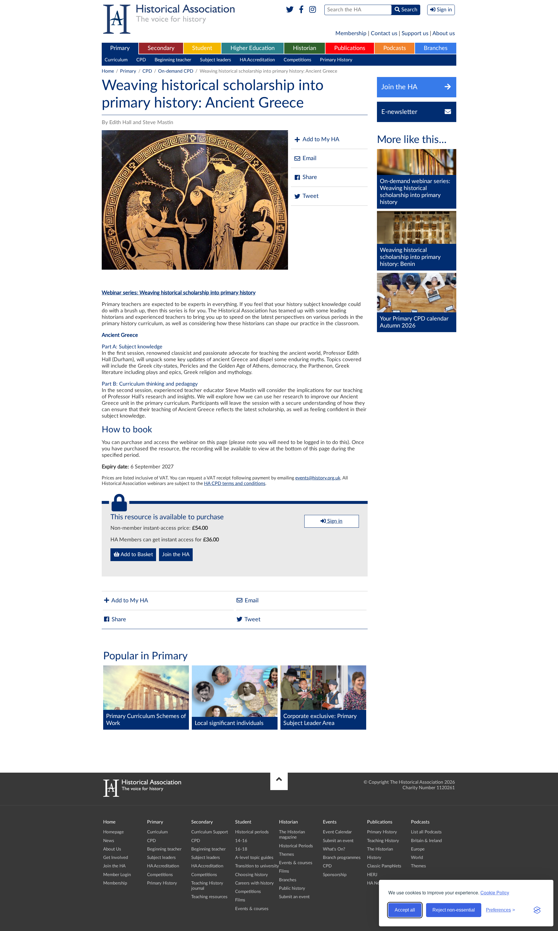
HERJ (372, 875)
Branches (436, 48)
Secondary (161, 48)
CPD (141, 60)
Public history (292, 888)
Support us (415, 33)
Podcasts (394, 48)
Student (202, 48)
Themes (286, 854)
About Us (112, 849)
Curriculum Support (209, 832)
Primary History (336, 60)
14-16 (241, 841)
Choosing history (251, 875)
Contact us (384, 33)
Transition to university (257, 866)
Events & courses (252, 909)
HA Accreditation (257, 60)
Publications (349, 48)
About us (443, 33)
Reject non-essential (453, 909)
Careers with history (254, 883)
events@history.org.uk (317, 478)
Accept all (405, 909)
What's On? (334, 849)
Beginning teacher (173, 60)
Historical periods (252, 832)
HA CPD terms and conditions (234, 483)
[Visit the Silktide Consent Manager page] (537, 910)
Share (310, 177)
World (417, 857)
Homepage (113, 832)
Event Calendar (337, 832)
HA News (376, 883)
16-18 (241, 849)
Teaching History (383, 841)
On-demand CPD (175, 71)
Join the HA (175, 554)
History (374, 857)
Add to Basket (136, 554)
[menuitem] (120, 48)
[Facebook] (301, 10)
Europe (418, 849)
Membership (350, 33)
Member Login (117, 875)
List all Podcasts (426, 832)
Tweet (311, 196)
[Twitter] (290, 10)
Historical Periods (296, 846)
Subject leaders (215, 60)
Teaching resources (209, 897)
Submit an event (294, 897)
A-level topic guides (254, 857)
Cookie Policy (494, 892)
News (108, 841)
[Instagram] (313, 10)
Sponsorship (334, 875)
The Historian (380, 849)
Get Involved (115, 857)
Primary (120, 48)
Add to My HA (321, 139)
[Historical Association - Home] (142, 795)
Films (240, 900)
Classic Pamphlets (384, 866)
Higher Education (252, 48)
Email (309, 158)
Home (108, 71)
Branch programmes (342, 857)
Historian (304, 48)
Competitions (297, 60)
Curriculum (116, 60)
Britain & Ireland (426, 841)
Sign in (334, 521)
